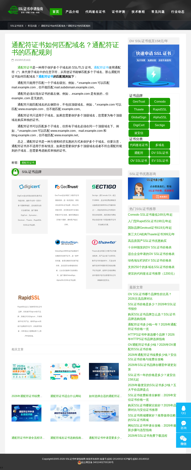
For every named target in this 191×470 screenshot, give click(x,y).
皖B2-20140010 (115, 459)
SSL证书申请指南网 (75, 459)
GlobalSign (138, 117)
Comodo (160, 101)
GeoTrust (139, 101)
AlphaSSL (160, 117)
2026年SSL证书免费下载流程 (147, 435)
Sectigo (160, 125)
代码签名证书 (139, 145)
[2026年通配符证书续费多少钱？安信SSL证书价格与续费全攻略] (26, 371)
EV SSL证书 (160, 160)
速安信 (138, 133)
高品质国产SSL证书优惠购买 (147, 240)
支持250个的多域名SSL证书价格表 (151, 267)
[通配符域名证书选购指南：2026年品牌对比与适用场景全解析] (65, 413)
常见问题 (32, 26)
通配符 (138, 152)
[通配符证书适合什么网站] (65, 371)
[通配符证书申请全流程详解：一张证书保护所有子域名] (26, 413)
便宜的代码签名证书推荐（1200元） (152, 273)
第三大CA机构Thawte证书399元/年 (151, 234)
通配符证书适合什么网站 (65, 396)
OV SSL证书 (138, 160)
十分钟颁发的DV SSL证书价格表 (150, 247)
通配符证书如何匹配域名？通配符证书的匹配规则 (65, 48)
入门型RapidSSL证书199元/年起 (149, 221)
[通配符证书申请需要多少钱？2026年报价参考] (104, 413)
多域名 (159, 145)
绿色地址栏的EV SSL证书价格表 (149, 260)
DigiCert (138, 125)
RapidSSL (160, 109)
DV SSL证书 (159, 152)
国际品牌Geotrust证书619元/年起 (150, 227)
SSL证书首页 (17, 26)
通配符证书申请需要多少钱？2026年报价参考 (117, 437)
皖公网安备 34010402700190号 (97, 462)
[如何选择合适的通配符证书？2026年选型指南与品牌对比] (104, 371)
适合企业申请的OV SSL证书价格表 (151, 253)
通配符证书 (25, 67)
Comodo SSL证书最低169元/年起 (150, 214)
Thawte (139, 109)
